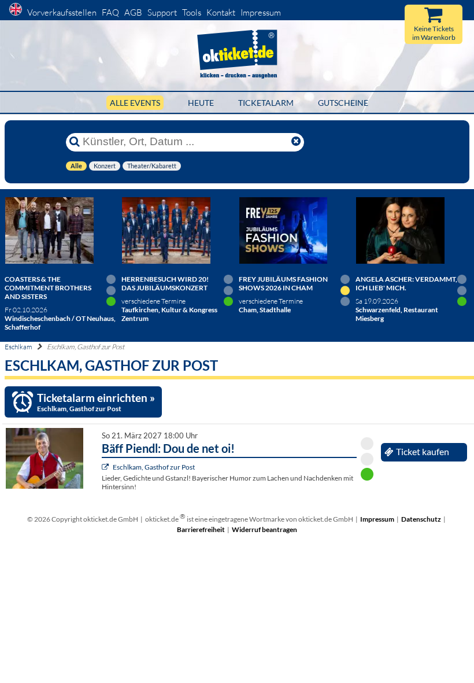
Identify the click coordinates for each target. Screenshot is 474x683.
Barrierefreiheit (201, 529)
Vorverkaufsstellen (62, 12)
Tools (191, 12)
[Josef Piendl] (107, 467)
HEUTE (201, 103)
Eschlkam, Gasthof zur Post (154, 467)
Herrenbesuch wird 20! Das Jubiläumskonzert (165, 283)
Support (162, 12)
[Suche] (74, 141)
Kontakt (220, 12)
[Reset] (295, 141)
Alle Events (135, 103)
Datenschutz (421, 519)
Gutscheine (343, 103)
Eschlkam (18, 346)
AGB (133, 12)
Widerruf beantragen (264, 529)
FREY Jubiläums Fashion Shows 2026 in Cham (283, 283)
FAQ (110, 12)
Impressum (260, 12)
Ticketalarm (266, 103)
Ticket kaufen (422, 451)
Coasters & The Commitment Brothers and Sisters (48, 288)
